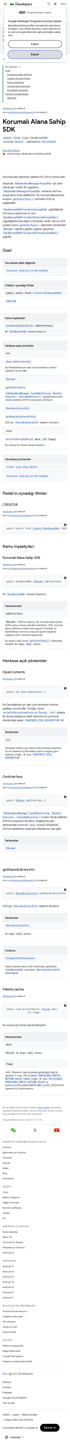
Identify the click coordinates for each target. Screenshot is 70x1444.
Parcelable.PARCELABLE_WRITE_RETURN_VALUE (34, 1080)
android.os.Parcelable (33, 270)
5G (4, 1218)
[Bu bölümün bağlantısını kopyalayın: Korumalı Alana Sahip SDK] (43, 558)
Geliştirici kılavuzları (13, 1316)
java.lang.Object (11, 150)
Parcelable (49, 141)
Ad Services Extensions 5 (22, 880)
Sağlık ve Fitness (11, 1202)
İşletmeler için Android (14, 1152)
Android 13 (8, 1287)
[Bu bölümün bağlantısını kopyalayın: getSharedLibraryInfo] (38, 870)
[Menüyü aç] (5, 4)
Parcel (29, 439)
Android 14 (8, 1282)
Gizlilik (6, 1213)
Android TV (8, 1252)
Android (7, 1147)
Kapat (35, 44)
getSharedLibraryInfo (19, 416)
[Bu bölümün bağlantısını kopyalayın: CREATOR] (21, 505)
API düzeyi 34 (9, 108)
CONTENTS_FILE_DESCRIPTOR (42, 720)
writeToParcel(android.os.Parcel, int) (29, 712)
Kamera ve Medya (12, 1207)
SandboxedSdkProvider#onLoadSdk (25, 209)
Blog (5, 1173)
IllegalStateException (20, 958)
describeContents (17, 361)
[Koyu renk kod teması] (65, 525)
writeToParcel (15, 439)
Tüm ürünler (9, 1403)
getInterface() (23, 199)
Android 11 (8, 1297)
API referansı (9, 1321)
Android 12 (8, 1292)
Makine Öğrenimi (11, 1197)
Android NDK (9, 1332)
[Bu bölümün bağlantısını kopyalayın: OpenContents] (28, 672)
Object (19, 141)
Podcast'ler (8, 1178)
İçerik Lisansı (43, 1107)
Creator (37, 292)
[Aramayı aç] (49, 4)
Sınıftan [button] (22, 466)
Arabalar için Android (14, 1247)
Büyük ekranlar (10, 1231)
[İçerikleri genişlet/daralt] (20, 67)
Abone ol (50, 1427)
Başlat (35, 54)
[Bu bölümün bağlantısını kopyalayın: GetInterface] (25, 777)
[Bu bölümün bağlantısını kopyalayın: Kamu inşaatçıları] (37, 547)
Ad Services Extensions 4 (22, 112)
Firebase (7, 1392)
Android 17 (8, 1266)
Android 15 (8, 1276)
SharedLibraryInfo (17, 408)
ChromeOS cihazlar (13, 1242)
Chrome (7, 1387)
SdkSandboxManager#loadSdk (33, 183)
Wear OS (7, 1237)
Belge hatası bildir (12, 1350)
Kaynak (6, 1162)
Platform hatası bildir (13, 1345)
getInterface (14, 387)
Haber (6, 1168)
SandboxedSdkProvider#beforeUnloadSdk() (30, 217)
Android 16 (8, 1271)
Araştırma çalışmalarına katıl (17, 1361)
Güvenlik (7, 1157)
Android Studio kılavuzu (15, 1311)
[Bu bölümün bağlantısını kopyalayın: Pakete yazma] (27, 990)
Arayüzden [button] (27, 270)
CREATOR (11, 301)
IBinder (29, 325)
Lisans (16, 1414)
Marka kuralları (29, 1414)
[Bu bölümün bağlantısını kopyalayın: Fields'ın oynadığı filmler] (50, 494)
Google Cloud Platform (15, 1397)
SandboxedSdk (52, 292)
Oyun (5, 1192)
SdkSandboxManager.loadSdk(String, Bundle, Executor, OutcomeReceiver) (34, 395)
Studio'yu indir (10, 1326)
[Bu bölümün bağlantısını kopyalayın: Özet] (15, 251)
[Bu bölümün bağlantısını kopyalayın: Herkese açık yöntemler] (50, 661)
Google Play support (13, 1356)
